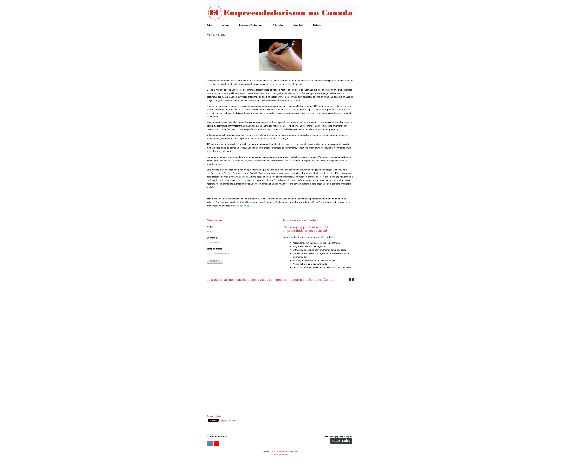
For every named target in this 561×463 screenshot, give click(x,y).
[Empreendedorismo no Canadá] (280, 12)
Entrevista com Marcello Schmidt (224, 311)
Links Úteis (298, 25)
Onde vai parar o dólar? (224, 412)
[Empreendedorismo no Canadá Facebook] (210, 443)
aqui (296, 226)
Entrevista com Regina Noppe (224, 376)
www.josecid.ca (240, 176)
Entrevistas (278, 25)
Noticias (317, 25)
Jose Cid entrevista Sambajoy (262, 311)
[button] (353, 279)
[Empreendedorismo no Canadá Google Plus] (216, 443)
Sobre (209, 25)
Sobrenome (213, 237)
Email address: (214, 248)
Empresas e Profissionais (250, 25)
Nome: (210, 226)
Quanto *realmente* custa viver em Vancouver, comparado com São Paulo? (300, 380)
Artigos (225, 25)
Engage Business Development (287, 451)
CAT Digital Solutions (280, 454)
